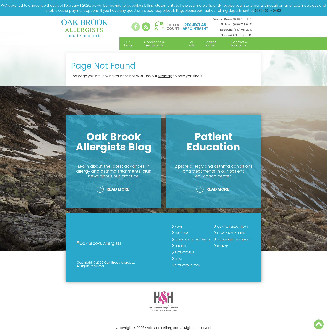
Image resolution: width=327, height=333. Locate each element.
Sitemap (165, 76)
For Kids (192, 44)
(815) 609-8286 (236, 35)
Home (178, 227)
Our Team (128, 44)
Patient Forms (210, 44)
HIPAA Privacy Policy (231, 233)
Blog (178, 259)
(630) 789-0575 (232, 19)
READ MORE (118, 189)
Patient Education (187, 265)
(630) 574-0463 (268, 10)
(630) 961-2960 (236, 29)
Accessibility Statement (233, 239)
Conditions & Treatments (154, 44)
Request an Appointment (195, 27)
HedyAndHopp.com (169, 310)
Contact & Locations (239, 44)
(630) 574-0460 (236, 24)
